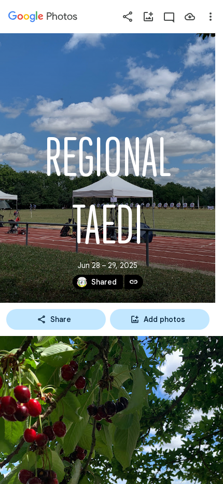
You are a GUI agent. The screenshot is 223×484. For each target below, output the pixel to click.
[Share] (127, 16)
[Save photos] (189, 16)
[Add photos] (148, 16)
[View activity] (169, 16)
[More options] (210, 16)
